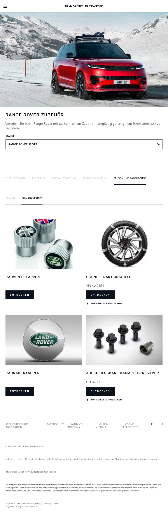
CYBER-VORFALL (102, 425)
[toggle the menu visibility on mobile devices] (5, 6)
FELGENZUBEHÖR (31, 197)
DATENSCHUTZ (55, 424)
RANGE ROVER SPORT (23, 144)
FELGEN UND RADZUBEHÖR (130, 178)
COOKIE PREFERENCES (130, 425)
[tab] (15, 178)
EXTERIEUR (38, 178)
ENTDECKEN (20, 294)
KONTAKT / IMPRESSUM (75, 425)
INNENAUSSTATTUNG (64, 178)
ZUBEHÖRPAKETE (15, 178)
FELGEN (10, 197)
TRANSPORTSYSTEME (95, 178)
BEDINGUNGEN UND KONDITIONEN (17, 425)
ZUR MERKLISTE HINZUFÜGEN (106, 303)
